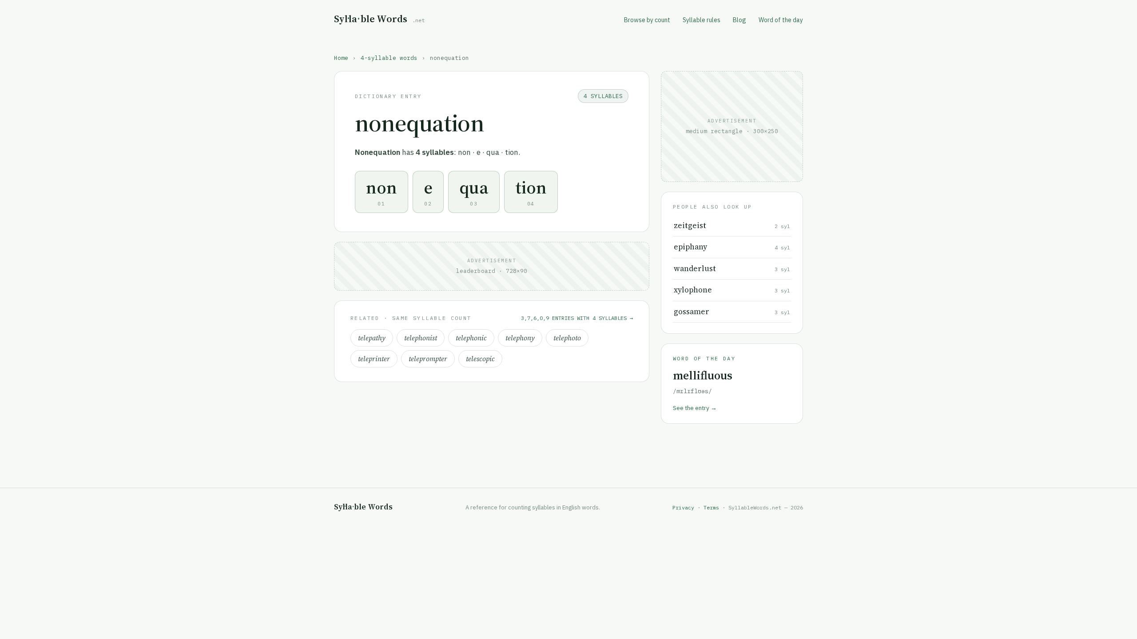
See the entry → (695, 408)
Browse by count (647, 20)
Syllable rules (701, 20)
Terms (711, 507)
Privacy (683, 507)
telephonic (471, 338)
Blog (739, 20)
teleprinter (374, 358)
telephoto (567, 338)
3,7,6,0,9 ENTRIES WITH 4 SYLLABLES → (577, 318)
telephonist (420, 338)
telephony (520, 338)
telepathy (372, 338)
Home (341, 57)
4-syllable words (389, 57)
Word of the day (781, 20)
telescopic (480, 358)
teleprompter (428, 358)
